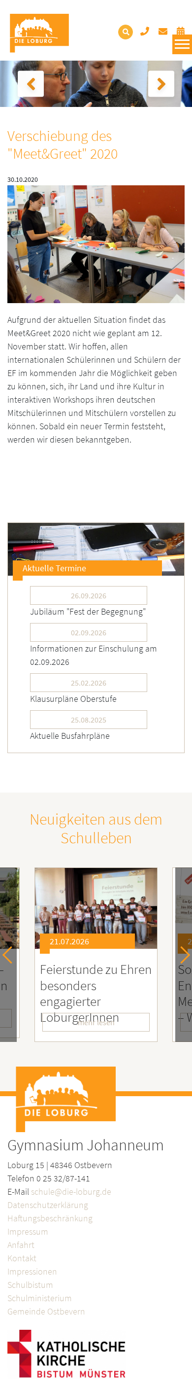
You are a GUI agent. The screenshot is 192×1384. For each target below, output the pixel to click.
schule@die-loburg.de (71, 1191)
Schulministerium (39, 1298)
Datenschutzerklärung (47, 1205)
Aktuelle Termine (54, 568)
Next (181, 954)
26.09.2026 (88, 595)
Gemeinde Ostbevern (46, 1311)
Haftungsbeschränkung (50, 1218)
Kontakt (21, 1258)
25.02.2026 (88, 683)
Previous (11, 954)
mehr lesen (96, 1022)
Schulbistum (30, 1284)
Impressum (27, 1231)
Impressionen (32, 1271)
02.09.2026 (88, 632)
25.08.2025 (88, 720)
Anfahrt (20, 1244)
